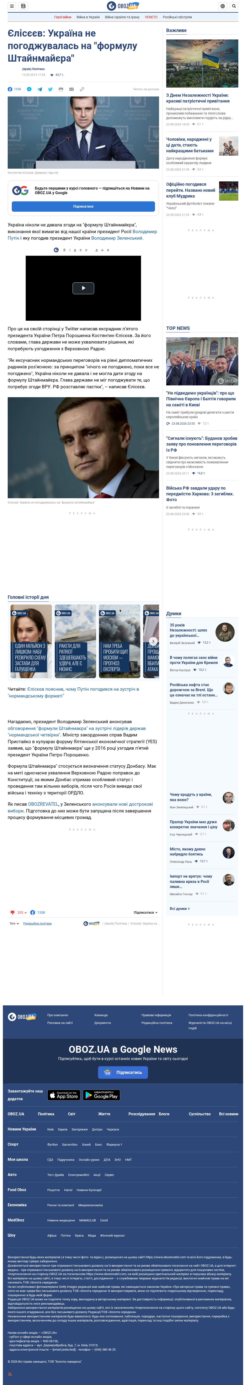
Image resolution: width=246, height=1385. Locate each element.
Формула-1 (114, 1144)
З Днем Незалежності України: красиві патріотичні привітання (198, 98)
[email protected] (64, 1349)
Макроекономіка (90, 1205)
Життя (104, 1114)
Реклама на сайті (60, 1023)
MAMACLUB (87, 1220)
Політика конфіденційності (208, 1015)
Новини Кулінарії (89, 1190)
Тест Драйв (55, 1175)
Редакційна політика (37, 923)
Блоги (164, 1114)
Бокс (98, 1144)
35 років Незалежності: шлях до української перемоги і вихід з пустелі (188, 630)
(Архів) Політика (33, 69)
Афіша (51, 1235)
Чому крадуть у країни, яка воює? (191, 797)
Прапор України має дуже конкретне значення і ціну (193, 825)
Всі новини (228, 1114)
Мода (92, 1235)
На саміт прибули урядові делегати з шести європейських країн (200, 414)
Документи (102, 1023)
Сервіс (109, 1175)
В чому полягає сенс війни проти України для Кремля (194, 660)
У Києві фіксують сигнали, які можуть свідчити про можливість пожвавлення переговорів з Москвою (197, 462)
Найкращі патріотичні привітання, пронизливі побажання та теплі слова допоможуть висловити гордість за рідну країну (198, 113)
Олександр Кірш (181, 861)
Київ (50, 1129)
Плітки (66, 1235)
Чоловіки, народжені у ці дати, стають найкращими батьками (190, 145)
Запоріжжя (80, 1129)
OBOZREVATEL (43, 804)
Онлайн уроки (89, 1160)
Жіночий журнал (112, 1235)
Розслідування (142, 1114)
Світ (71, 1114)
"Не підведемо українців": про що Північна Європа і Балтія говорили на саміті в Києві (201, 398)
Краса (79, 1235)
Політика (46, 1114)
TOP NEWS (178, 328)
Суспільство (200, 1114)
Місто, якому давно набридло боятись (187, 852)
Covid (104, 1220)
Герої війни (62, 17)
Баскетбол (70, 1144)
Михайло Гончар (181, 894)
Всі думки (178, 908)
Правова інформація (156, 1015)
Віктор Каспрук (180, 670)
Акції (96, 1175)
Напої (68, 1190)
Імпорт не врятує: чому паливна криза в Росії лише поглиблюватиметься (191, 881)
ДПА (107, 1160)
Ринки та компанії (60, 1205)
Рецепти (53, 1190)
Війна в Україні (88, 17)
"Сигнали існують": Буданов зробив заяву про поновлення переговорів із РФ (201, 444)
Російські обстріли (177, 17)
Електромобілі (78, 1175)
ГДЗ (50, 1160)
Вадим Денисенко (182, 702)
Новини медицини (61, 1220)
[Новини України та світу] (91, 925)
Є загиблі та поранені (183, 507)
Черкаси (113, 1129)
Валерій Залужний (182, 643)
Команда (101, 1015)
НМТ (128, 1160)
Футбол (52, 1144)
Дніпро (97, 1129)
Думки (173, 613)
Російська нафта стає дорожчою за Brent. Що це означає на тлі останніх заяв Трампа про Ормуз (194, 690)
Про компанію (57, 1015)
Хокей (86, 1144)
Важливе (176, 30)
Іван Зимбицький (181, 807)
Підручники (65, 1160)
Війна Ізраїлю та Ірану (122, 17)
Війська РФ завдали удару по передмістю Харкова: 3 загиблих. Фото (200, 493)
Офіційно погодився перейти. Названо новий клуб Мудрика (190, 190)
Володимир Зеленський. (117, 238)
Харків (62, 1129)
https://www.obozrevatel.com (166, 1257)
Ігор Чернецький (181, 834)
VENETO (151, 17)
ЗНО (118, 1160)
